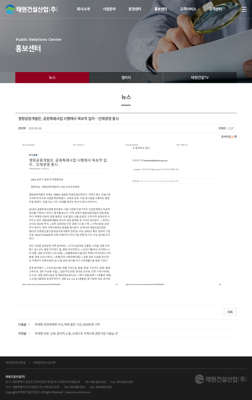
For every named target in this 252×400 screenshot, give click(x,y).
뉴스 (52, 78)
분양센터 (134, 9)
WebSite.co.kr (84, 392)
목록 (230, 312)
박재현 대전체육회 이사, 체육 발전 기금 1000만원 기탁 (67, 324)
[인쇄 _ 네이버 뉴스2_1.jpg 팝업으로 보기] (121, 144)
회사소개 (83, 9)
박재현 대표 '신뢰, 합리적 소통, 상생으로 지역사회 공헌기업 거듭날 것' (76, 333)
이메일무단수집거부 (44, 362)
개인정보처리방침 (16, 362)
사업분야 (109, 9)
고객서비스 (188, 9)
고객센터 (215, 9)
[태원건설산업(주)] (31, 9)
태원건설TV (199, 78)
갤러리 (126, 78)
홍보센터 (160, 9)
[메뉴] (243, 9)
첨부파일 (227, 136)
